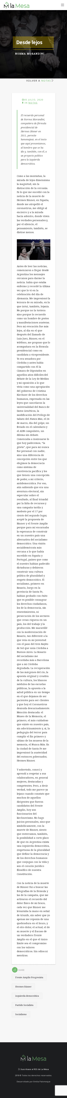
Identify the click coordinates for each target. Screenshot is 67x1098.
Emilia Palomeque (41, 1081)
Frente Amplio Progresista (29, 977)
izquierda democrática (27, 995)
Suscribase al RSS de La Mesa (34, 1069)
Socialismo (21, 1014)
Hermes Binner (23, 986)
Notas (46, 80)
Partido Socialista (24, 1005)
